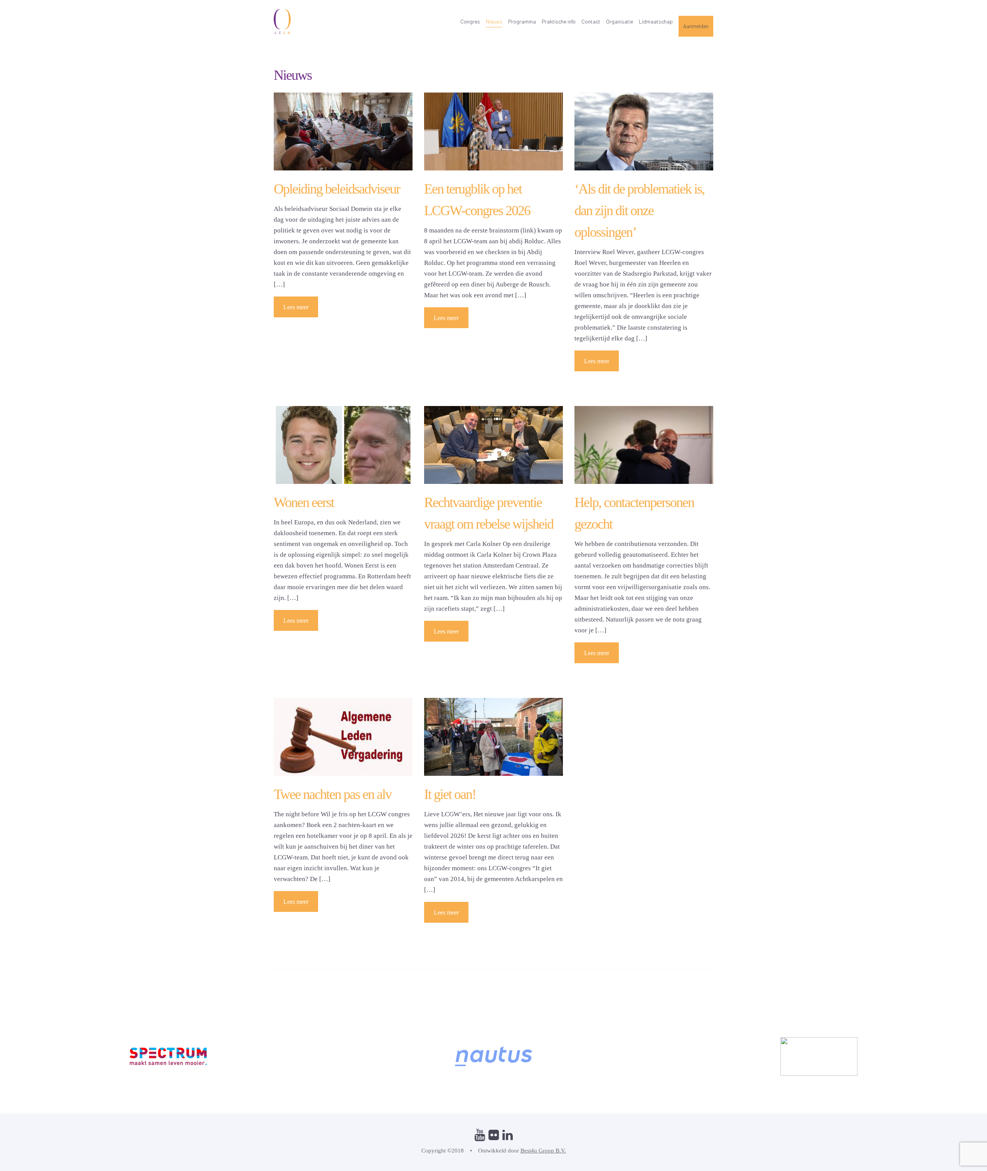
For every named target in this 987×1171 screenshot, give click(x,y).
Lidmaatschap (656, 21)
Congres (470, 21)
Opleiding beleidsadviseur (337, 189)
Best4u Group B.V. (543, 1150)
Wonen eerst (304, 502)
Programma (522, 21)
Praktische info (559, 21)
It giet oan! (450, 794)
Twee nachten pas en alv (332, 794)
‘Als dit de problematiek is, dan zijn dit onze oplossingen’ (639, 210)
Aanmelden (696, 26)
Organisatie (619, 21)
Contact (590, 21)
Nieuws (494, 21)
